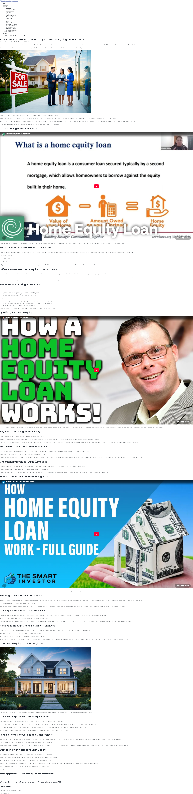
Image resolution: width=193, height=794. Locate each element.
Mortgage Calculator (8, 31)
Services (5, 6)
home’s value (44, 115)
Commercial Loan (10, 17)
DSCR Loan (9, 18)
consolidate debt (18, 721)
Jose (3, 41)
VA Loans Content (10, 27)
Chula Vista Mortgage (11, 26)
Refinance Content (11, 28)
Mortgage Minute (9, 41)
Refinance (8, 8)
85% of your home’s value (29, 118)
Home (4, 3)
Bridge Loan (9, 14)
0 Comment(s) (32, 41)
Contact (5, 33)
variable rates (36, 639)
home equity (21, 427)
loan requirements (39, 436)
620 (69, 451)
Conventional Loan (11, 9)
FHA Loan (8, 12)
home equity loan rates (50, 472)
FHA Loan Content (10, 23)
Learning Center (7, 20)
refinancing (8, 633)
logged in (8, 790)
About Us (5, 5)
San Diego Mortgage (11, 24)
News (7, 21)
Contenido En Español (11, 30)
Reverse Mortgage (11, 15)
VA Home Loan (10, 11)
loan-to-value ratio (100, 427)
